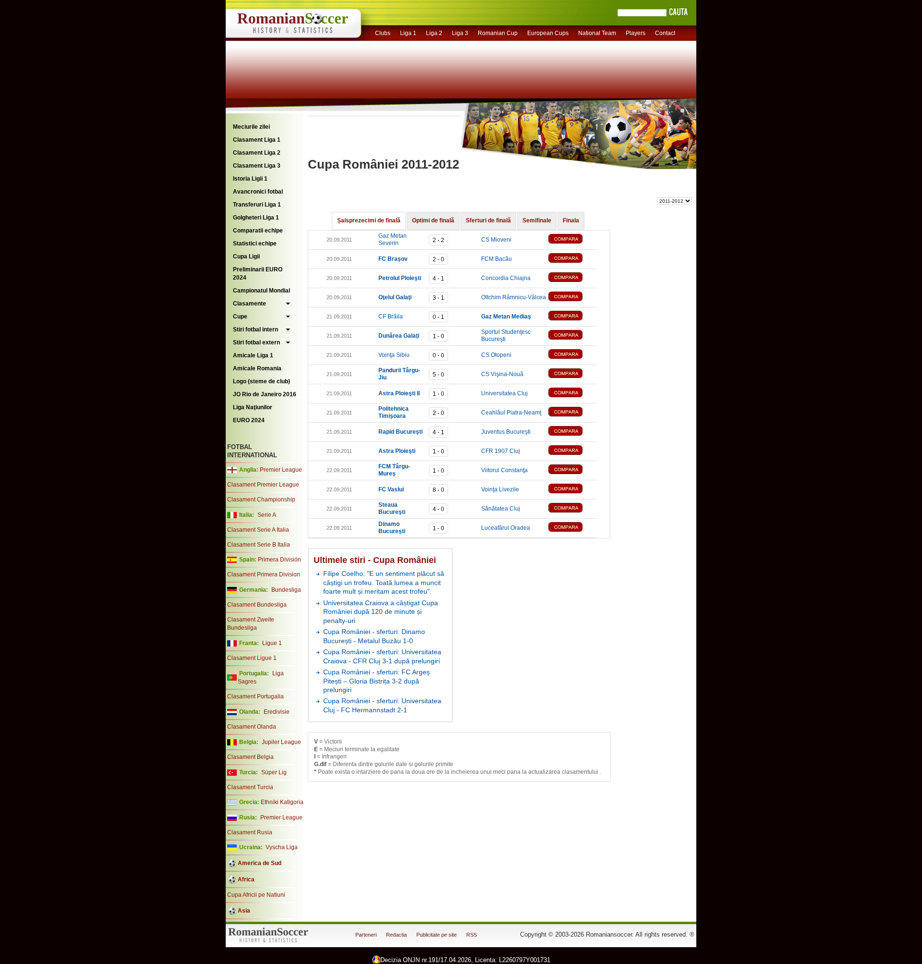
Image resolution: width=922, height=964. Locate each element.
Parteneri (365, 935)
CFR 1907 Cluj (500, 451)
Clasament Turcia (250, 787)
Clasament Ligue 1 (252, 658)
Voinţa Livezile (500, 489)
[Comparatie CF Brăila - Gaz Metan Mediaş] (572, 317)
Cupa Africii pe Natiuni (256, 894)
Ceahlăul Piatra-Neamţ (511, 412)
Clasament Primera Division (263, 574)
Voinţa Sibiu (394, 355)
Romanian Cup (498, 33)
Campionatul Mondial (261, 290)
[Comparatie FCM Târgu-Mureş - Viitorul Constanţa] (572, 470)
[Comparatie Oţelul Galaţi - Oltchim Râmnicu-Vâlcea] (572, 298)
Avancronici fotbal (258, 191)
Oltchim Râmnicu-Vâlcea (513, 297)
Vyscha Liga (281, 847)
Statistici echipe (255, 243)
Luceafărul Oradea (505, 528)
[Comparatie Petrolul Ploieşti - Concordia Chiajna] (572, 278)
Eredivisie (277, 711)
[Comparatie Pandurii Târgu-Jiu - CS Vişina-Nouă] (572, 374)
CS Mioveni (496, 239)
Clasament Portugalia (255, 696)
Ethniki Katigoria (282, 802)
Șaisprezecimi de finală (368, 220)
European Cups (548, 33)
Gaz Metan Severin (392, 239)
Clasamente (249, 303)
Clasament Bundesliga (257, 604)
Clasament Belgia (250, 757)
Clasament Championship (261, 499)
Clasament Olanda (251, 726)
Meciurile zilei (251, 126)
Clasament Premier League (263, 484)
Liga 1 (408, 33)
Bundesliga (286, 589)
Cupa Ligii (246, 256)
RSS (471, 935)
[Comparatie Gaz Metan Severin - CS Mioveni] (572, 240)
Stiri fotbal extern (256, 342)
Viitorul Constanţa (504, 470)
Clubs (382, 33)
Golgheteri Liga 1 (256, 217)
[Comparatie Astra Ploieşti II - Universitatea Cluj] (572, 394)
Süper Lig (274, 772)
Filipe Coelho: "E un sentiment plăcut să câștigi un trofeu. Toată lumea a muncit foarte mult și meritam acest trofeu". (383, 582)
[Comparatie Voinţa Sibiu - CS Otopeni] (572, 355)
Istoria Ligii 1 (250, 178)
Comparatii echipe (258, 230)
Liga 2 (434, 33)
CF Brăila (390, 316)
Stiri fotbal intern (255, 329)
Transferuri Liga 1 (257, 204)
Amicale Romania (257, 368)
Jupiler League (281, 742)
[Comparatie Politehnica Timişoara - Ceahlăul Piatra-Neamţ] (572, 413)
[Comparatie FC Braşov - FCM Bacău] (572, 259)
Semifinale (536, 220)
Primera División (279, 559)
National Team (597, 33)
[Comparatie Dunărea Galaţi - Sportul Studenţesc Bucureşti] (572, 336)
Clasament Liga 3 (256, 165)
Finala (571, 220)
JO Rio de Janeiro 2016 (264, 394)
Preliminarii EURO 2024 (257, 273)
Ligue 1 (272, 643)
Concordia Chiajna (506, 278)
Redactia (396, 935)
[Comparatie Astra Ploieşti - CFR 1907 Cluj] (572, 451)
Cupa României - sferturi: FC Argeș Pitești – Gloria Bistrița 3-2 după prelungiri (376, 681)
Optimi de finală (433, 220)
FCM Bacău (496, 259)
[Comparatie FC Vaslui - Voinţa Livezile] (572, 490)
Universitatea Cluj (504, 393)
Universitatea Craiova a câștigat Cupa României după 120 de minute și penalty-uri (380, 611)
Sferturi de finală (488, 220)
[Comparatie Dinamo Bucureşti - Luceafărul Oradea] (572, 528)
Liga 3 (460, 33)
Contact (665, 33)
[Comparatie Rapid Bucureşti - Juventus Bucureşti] (572, 432)
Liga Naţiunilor (252, 407)
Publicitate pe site (436, 935)
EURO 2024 (249, 420)
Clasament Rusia (249, 832)
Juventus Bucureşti (506, 431)
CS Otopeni (496, 355)
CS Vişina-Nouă (502, 374)
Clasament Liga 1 (256, 139)
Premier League (281, 469)
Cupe (240, 316)
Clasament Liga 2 (256, 152)
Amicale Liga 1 (253, 355)
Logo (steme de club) (261, 381)
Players (635, 33)
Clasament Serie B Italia (258, 544)
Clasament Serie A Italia (258, 529)
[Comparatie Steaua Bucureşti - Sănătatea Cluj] (572, 509)
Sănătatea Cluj (500, 508)
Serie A (266, 515)
